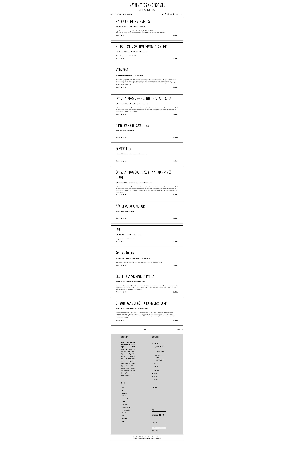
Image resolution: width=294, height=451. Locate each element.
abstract (129, 366)
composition (132, 356)
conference (124, 358)
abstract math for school (132, 258)
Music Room (125, 404)
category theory (133, 103)
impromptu (124, 349)
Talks (118, 229)
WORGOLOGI (122, 69)
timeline (133, 365)
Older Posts (180, 329)
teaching (132, 342)
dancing (127, 368)
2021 (155, 373)
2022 (155, 370)
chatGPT (129, 281)
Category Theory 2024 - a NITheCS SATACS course (143, 98)
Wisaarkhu (124, 418)
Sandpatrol (139, 438)
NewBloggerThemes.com (156, 438)
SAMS (123, 415)
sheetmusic (133, 154)
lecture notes (130, 308)
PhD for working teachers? (131, 205)
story (132, 373)
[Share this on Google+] (123, 35)
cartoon (123, 368)
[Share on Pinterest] (126, 87)
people (122, 372)
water (129, 375)
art (134, 349)
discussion (133, 368)
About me (129, 14)
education (124, 348)
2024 (155, 363)
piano (130, 349)
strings (131, 363)
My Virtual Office (126, 410)
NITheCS (135, 52)
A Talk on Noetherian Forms (132, 125)
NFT (123, 387)
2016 (155, 376)
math (131, 26)
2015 (155, 379)
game (130, 75)
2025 (155, 343)
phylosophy (132, 353)
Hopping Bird (123, 148)
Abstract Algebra (125, 252)
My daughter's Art (126, 407)
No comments (141, 26)
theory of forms (130, 354)
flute (122, 370)
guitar (133, 370)
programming (131, 361)
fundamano (126, 370)
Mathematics (117, 14)
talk (134, 26)
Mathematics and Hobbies (147, 5)
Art (122, 390)
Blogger (159, 436)
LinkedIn (124, 396)
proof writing (124, 363)
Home (112, 14)
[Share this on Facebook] (120, 35)
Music (123, 401)
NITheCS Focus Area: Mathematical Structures (141, 46)
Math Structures (126, 399)
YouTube (124, 421)
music (128, 154)
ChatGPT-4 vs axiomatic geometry (135, 276)
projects (127, 372)
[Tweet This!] (121, 35)
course (140, 182)
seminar (131, 372)
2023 (155, 367)
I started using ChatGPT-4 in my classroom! (141, 303)
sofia (122, 354)
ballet (134, 366)
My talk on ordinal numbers (133, 21)
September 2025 (159, 346)
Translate (157, 432)
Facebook (124, 393)
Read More (175, 35)
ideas (133, 348)
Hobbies (124, 14)
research (124, 344)
